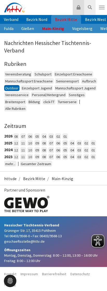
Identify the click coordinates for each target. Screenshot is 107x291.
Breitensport (15, 101)
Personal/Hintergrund (48, 95)
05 (37, 136)
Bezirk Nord (36, 19)
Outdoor (11, 88)
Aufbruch (89, 81)
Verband (11, 19)
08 (16, 136)
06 (30, 136)
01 (65, 136)
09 (37, 143)
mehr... (10, 164)
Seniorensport (67, 81)
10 (30, 143)
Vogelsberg (82, 28)
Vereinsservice (17, 95)
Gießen (27, 28)
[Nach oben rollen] (96, 276)
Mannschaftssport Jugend (75, 88)
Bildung (34, 101)
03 (51, 136)
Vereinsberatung (18, 74)
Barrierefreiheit (54, 274)
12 (16, 143)
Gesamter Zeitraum (36, 164)
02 (58, 136)
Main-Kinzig (53, 28)
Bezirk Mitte (66, 19)
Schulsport (43, 74)
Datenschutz (80, 274)
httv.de (10, 178)
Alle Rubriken (15, 108)
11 (23, 143)
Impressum (29, 274)
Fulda (9, 28)
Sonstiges (77, 95)
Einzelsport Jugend (37, 88)
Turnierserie (67, 101)
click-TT (49, 101)
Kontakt (10, 274)
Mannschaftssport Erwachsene (29, 81)
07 (23, 136)
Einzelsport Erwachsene (73, 74)
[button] (10, 280)
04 (44, 136)
